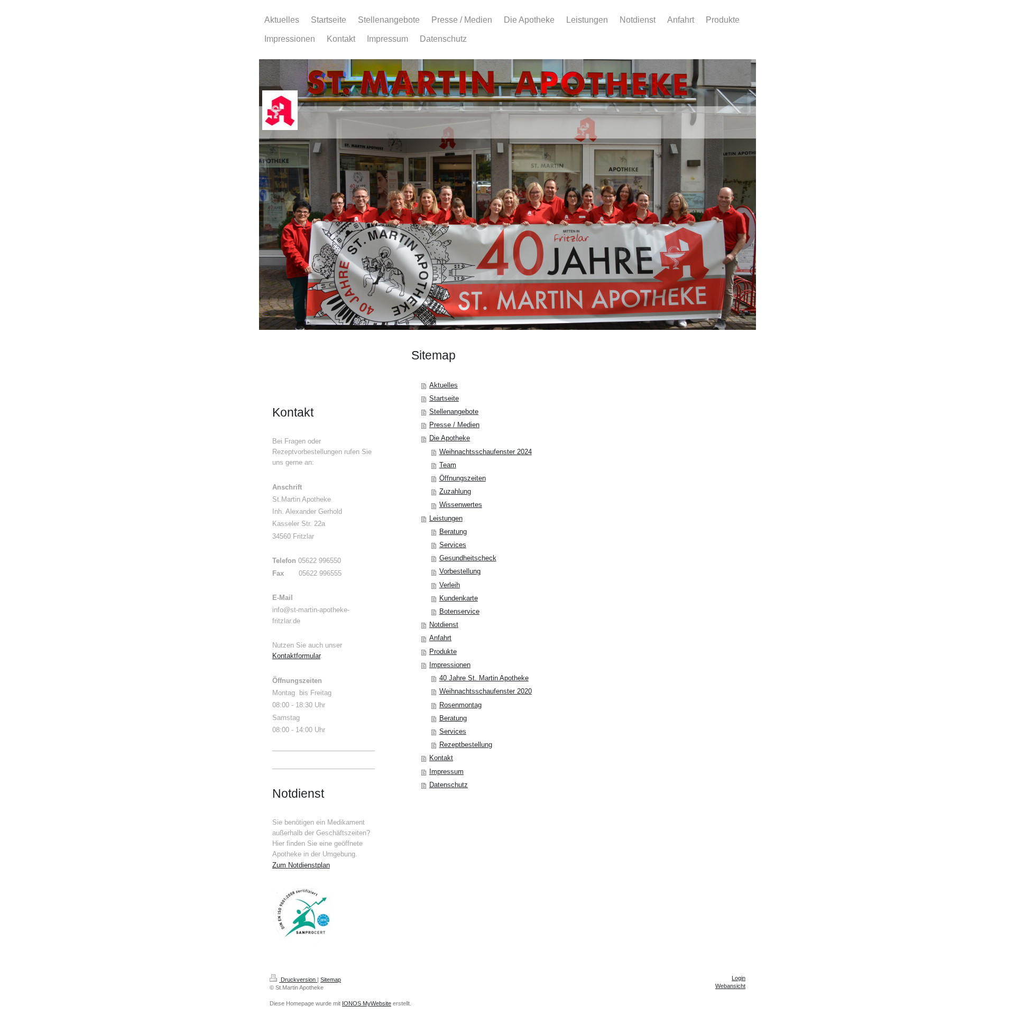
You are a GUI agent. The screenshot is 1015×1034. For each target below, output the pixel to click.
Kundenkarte (458, 598)
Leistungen (446, 518)
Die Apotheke (449, 438)
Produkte (443, 652)
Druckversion (298, 979)
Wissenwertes (460, 505)
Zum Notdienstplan (301, 865)
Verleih (449, 585)
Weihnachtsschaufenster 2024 (485, 452)
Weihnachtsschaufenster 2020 (485, 691)
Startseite (444, 398)
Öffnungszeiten (462, 478)
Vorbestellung (460, 571)
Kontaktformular (296, 656)
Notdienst (443, 625)
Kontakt (441, 758)
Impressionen (449, 665)
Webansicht (730, 986)
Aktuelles (443, 385)
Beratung (453, 532)
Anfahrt (440, 638)
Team (447, 465)
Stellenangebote (453, 412)
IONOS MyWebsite (366, 1003)
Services (452, 545)
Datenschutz (448, 785)
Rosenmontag (460, 705)
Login (738, 978)
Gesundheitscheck (467, 558)
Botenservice (459, 611)
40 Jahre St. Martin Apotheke (484, 678)
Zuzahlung (455, 491)
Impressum (446, 772)
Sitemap (330, 979)
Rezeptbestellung (465, 745)
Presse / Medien (454, 425)
